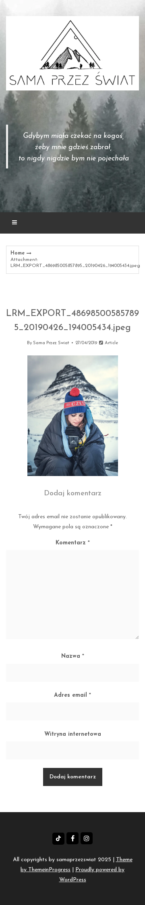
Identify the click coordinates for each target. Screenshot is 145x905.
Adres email (72, 695)
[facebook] (72, 838)
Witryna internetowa (72, 734)
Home (17, 253)
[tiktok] (58, 839)
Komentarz (73, 543)
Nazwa (72, 656)
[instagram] (87, 838)
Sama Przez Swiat (51, 343)
